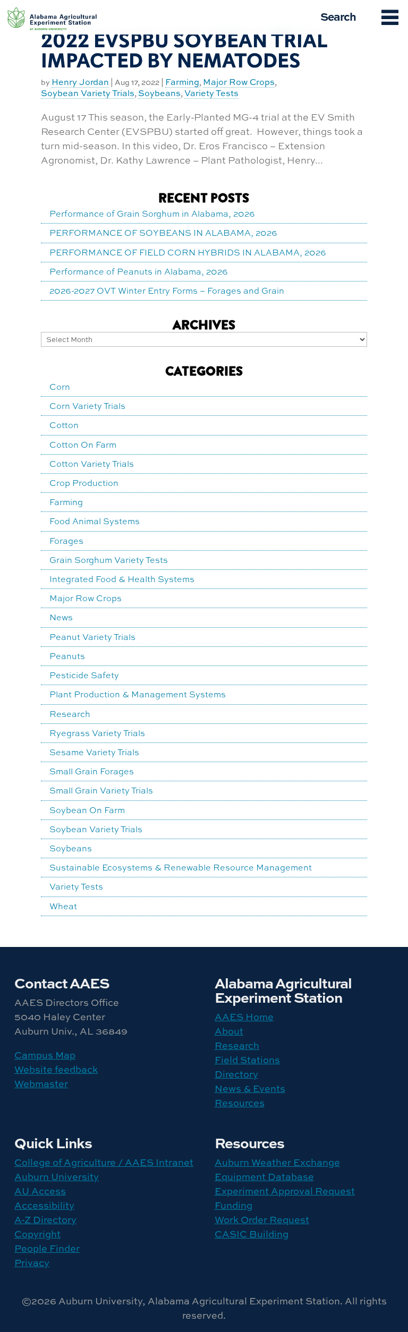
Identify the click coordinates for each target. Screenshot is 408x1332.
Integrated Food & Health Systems (121, 579)
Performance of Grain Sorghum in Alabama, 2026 (152, 213)
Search (338, 16)
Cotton (64, 425)
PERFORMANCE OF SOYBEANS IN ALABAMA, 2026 (163, 232)
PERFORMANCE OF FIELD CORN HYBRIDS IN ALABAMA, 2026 (187, 252)
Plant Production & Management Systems (137, 694)
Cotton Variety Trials (91, 463)
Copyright (37, 1234)
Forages (66, 541)
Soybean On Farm (87, 810)
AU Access (40, 1191)
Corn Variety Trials (87, 406)
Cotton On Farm (82, 444)
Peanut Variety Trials (92, 637)
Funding (233, 1205)
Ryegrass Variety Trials (97, 733)
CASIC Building (251, 1234)
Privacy (31, 1262)
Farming (182, 82)
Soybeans (159, 93)
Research (69, 714)
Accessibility (44, 1205)
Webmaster (41, 1083)
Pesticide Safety (84, 675)
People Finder (47, 1248)
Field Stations (247, 1059)
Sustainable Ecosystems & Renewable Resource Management (180, 867)
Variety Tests (211, 93)
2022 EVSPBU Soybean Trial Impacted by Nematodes (184, 50)
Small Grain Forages (91, 771)
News (61, 617)
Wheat (63, 906)
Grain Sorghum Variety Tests (108, 560)
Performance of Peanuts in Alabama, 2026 (138, 271)
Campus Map (44, 1055)
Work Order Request (262, 1219)
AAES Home (244, 1016)
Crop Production (83, 483)
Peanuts (67, 656)
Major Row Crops (239, 82)
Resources (240, 1102)
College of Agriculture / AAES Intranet (103, 1162)
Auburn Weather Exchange (277, 1162)
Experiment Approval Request (285, 1191)
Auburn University (56, 1176)
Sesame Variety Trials (94, 752)
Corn (59, 386)
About (229, 1031)
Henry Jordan (80, 82)
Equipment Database (264, 1176)
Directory (236, 1074)
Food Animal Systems (94, 521)
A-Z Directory (45, 1219)
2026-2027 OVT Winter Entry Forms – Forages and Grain (166, 290)
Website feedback (56, 1069)
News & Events (250, 1088)
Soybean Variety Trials (87, 93)
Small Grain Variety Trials (101, 790)
